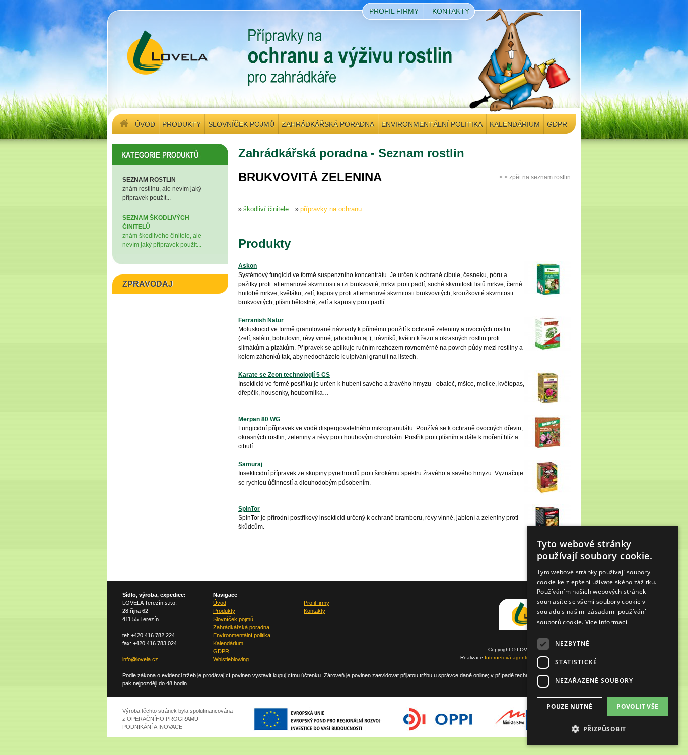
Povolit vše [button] (637, 706)
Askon (247, 265)
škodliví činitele (266, 209)
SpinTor (249, 508)
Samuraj (250, 464)
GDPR (557, 124)
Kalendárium (515, 124)
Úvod (145, 124)
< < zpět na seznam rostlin (535, 177)
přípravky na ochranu (331, 209)
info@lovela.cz (140, 659)
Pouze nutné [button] (569, 706)
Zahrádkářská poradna (328, 124)
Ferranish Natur (261, 320)
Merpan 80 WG (259, 419)
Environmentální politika (432, 124)
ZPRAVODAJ (147, 284)
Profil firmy (394, 11)
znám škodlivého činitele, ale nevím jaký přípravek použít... (161, 231)
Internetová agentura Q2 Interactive (526, 657)
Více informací (606, 621)
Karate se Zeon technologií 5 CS (284, 374)
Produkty (181, 124)
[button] (602, 729)
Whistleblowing (231, 659)
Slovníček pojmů (241, 124)
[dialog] (602, 635)
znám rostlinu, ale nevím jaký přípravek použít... (161, 188)
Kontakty (450, 11)
